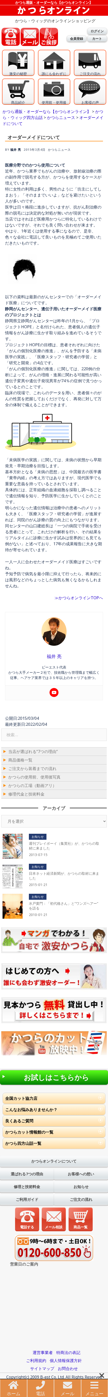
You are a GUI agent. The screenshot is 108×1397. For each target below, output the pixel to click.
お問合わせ (68, 1368)
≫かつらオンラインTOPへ (79, 597)
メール (67, 1393)
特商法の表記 (68, 1352)
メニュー (94, 1393)
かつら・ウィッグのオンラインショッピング (55, 21)
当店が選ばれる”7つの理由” (33, 751)
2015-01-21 (38, 884)
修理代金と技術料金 (26, 794)
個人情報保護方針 (66, 1360)
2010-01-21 (38, 914)
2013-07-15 (38, 854)
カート (97, 38)
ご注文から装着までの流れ (32, 768)
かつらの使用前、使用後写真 (34, 777)
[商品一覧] (80, 1219)
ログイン (97, 31)
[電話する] (27, 1219)
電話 (40, 1393)
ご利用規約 (36, 1360)
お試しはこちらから (56, 1077)
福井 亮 (15, 150)
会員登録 (76, 38)
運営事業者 (43, 1352)
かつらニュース (59, 150)
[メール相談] (53, 1219)
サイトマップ (42, 1368)
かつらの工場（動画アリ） (32, 785)
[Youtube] (54, 692)
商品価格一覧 (20, 760)
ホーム (13, 1393)
